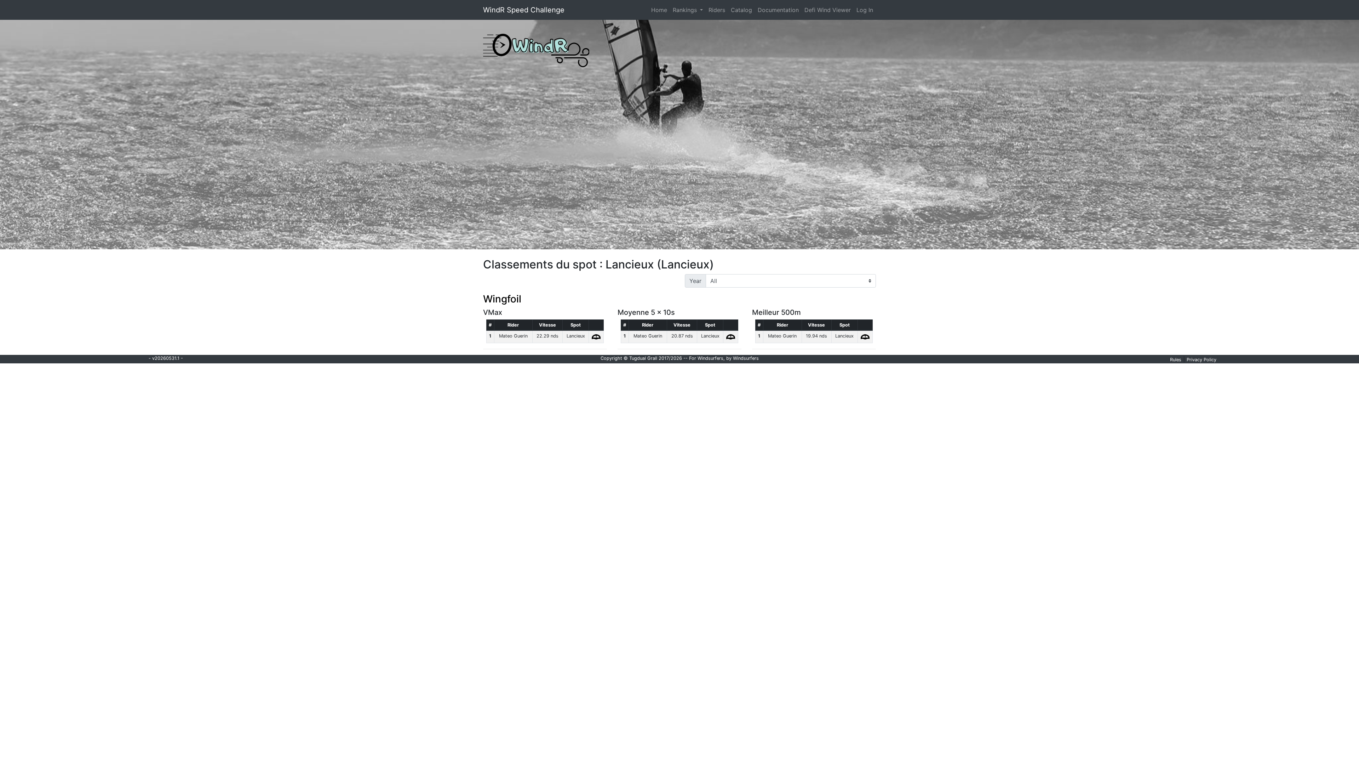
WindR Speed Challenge (523, 10)
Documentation (778, 9)
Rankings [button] (686, 9)
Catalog (741, 9)
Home (660, 9)
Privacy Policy (1201, 359)
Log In (864, 9)
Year (695, 280)
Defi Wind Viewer (827, 9)
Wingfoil (502, 299)
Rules (1175, 359)
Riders (717, 9)
